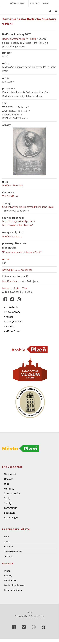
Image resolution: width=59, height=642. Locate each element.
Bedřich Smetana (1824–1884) (19, 38)
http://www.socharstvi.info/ (17, 225)
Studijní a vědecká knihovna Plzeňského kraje (28, 206)
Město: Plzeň (17, 3)
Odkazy (8, 575)
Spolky (8, 503)
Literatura (10, 512)
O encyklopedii (13, 321)
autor (5, 259)
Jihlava (7, 541)
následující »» (9, 270)
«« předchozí (25, 270)
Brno (6, 536)
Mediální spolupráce (14, 585)
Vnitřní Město (10, 196)
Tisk (24, 288)
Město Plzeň (12, 331)
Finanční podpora (13, 589)
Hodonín (8, 546)
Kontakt (34, 3)
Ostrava (8, 556)
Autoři (9, 316)
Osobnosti (10, 474)
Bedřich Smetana (11, 236)
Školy (7, 498)
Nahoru (6, 288)
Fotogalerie (10, 508)
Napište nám (9, 281)
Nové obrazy (12, 312)
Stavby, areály (12, 493)
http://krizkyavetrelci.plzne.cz (18, 221)
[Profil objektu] (43, 627)
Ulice (7, 483)
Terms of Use (21, 616)
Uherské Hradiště (13, 551)
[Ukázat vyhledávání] (50, 11)
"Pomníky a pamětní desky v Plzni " (21, 252)
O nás (46, 3)
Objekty (9, 488)
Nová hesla (11, 307)
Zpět (16, 288)
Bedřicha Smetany (12, 185)
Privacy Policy (37, 616)
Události (8, 479)
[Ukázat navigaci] (56, 11)
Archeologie (11, 517)
